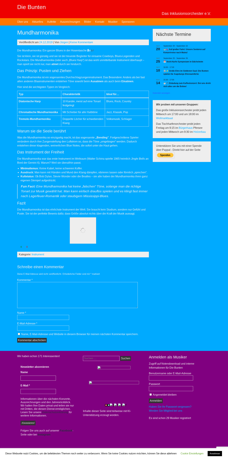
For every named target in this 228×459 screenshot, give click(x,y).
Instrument (38, 254)
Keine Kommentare (81, 42)
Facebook (66, 430)
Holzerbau (199, 131)
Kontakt (99, 21)
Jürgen (64, 42)
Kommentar (25, 280)
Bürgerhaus (186, 127)
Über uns (22, 21)
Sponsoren (128, 21)
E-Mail (25, 385)
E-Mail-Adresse (27, 323)
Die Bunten (31, 7)
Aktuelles (37, 21)
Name (21, 312)
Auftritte (51, 21)
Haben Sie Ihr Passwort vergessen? (170, 406)
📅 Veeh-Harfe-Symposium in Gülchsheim (183, 62)
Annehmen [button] (215, 453)
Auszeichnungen (70, 21)
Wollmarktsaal (164, 118)
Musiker (113, 21)
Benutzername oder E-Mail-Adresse (170, 373)
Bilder (87, 21)
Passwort (154, 384)
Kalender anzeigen (161, 93)
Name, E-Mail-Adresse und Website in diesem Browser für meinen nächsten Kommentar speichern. (79, 334)
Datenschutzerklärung (55, 412)
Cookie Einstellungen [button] (192, 453)
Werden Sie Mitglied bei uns (165, 410)
